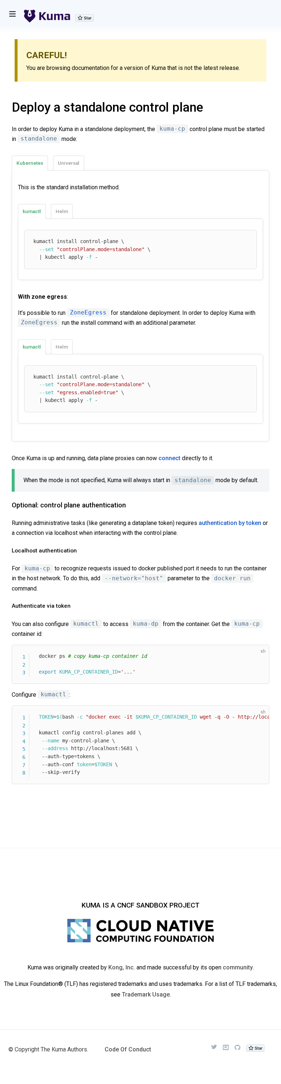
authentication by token (230, 522)
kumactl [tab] (32, 211)
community (238, 967)
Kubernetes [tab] (29, 163)
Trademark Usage (146, 994)
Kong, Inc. (121, 967)
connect (169, 458)
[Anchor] (7, 505)
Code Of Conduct (128, 1049)
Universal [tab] (68, 163)
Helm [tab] (62, 211)
